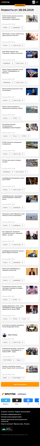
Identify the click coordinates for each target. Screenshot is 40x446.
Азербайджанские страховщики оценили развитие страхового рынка (12, 197)
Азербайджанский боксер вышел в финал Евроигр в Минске (13, 251)
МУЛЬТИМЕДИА (7, 360)
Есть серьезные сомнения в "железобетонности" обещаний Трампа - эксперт (12, 233)
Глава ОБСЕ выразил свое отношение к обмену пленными (12, 52)
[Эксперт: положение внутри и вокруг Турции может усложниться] (32, 369)
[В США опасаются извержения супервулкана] (32, 145)
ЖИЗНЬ (5, 27)
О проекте (4, 412)
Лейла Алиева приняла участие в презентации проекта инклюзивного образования (12, 17)
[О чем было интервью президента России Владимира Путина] (32, 328)
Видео (18, 360)
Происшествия (20, 171)
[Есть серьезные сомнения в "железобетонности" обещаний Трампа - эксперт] (32, 235)
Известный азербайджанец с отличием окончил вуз (11, 269)
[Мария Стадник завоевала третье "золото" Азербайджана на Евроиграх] (32, 73)
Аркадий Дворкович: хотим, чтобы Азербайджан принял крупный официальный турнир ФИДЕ (13, 307)
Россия (15, 136)
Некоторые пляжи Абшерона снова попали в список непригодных (13, 214)
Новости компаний (7, 424)
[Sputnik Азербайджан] (6, 3)
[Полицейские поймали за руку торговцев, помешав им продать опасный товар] (32, 290)
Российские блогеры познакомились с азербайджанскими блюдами (11, 126)
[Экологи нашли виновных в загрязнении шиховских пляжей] (32, 109)
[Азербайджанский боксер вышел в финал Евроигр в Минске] (32, 253)
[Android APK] (6, 429)
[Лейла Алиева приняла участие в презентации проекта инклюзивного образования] (32, 18)
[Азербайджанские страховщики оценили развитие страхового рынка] (32, 198)
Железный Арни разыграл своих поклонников (12, 89)
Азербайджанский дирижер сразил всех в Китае (13, 179)
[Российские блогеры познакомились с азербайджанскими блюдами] (32, 127)
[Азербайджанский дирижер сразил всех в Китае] (32, 181)
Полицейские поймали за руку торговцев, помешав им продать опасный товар (12, 288)
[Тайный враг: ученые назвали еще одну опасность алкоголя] (32, 36)
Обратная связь (18, 424)
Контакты (11, 412)
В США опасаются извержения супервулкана (11, 143)
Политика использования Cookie (11, 417)
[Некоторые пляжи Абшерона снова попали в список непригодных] (32, 216)
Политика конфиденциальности (11, 414)
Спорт (24, 319)
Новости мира (17, 45)
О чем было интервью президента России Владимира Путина (13, 326)
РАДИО (5, 377)
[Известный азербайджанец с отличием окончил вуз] (32, 271)
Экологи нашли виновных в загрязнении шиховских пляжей (12, 107)
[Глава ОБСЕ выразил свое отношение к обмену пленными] (32, 54)
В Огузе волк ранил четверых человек (11, 161)
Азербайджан (16, 27)
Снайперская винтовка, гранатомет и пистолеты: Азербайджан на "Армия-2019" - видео (13, 350)
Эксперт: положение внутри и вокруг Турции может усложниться (13, 367)
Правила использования (22, 412)
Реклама (26, 424)
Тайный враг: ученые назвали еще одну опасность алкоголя (13, 34)
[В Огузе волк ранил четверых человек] (32, 163)
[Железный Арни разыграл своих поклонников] (32, 91)
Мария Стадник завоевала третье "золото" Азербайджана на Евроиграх (12, 71)
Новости (5, 45)
